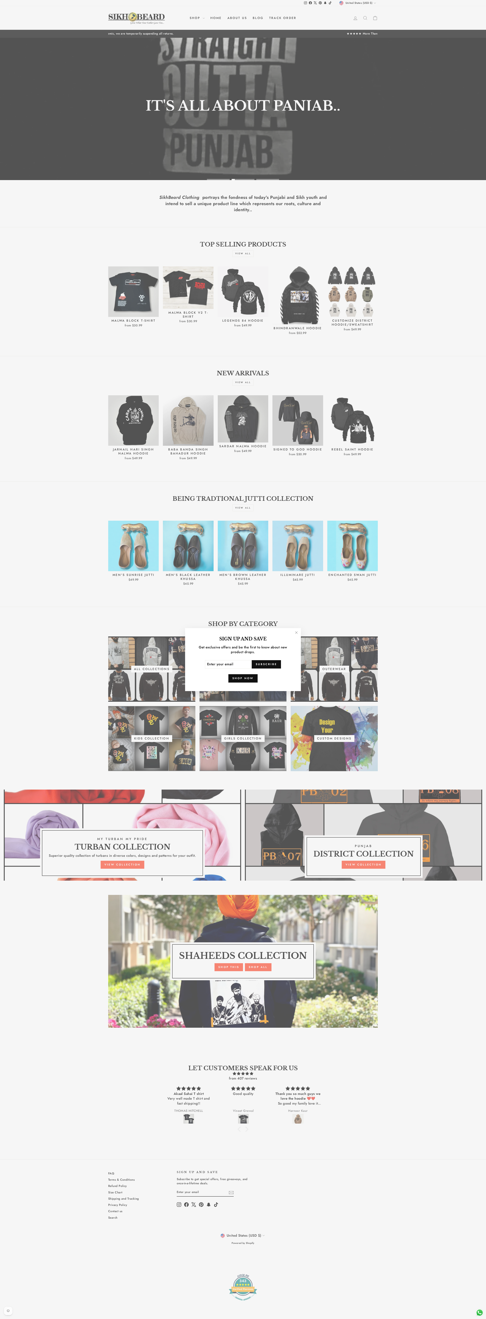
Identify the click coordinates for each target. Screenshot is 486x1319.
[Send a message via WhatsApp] (479, 1312)
